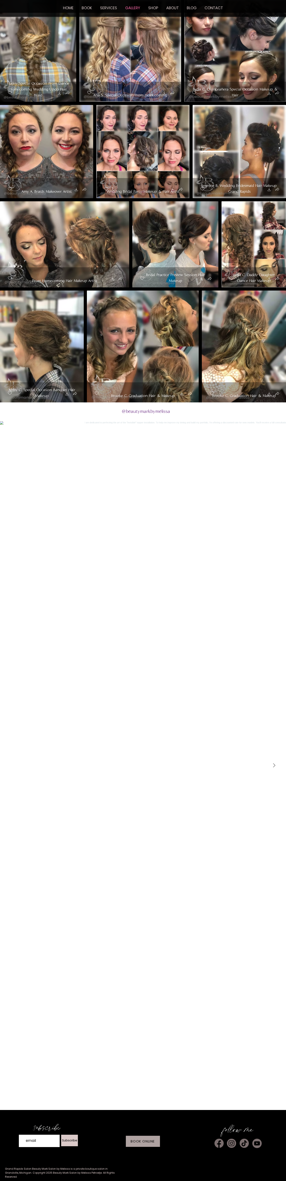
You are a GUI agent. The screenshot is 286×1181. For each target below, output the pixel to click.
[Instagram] (231, 1143)
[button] (153, 8)
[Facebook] (219, 1143)
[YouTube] (257, 1143)
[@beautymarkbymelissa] (118, 412)
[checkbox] (9, 93)
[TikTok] (244, 1143)
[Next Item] (274, 765)
